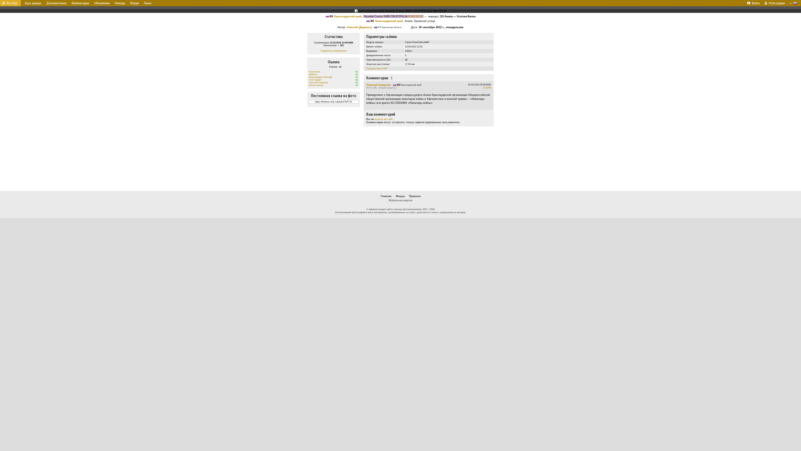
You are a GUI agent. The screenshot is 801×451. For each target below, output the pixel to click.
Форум (400, 196)
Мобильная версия (400, 200)
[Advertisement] (400, 158)
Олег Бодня (315, 80)
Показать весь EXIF (376, 68)
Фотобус (12, 3)
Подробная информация (333, 50)
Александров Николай (320, 77)
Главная (386, 196)
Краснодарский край (348, 16)
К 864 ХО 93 (415, 16)
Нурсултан (314, 71)
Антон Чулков (316, 85)
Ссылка (487, 87)
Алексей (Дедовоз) (359, 27)
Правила (415, 196)
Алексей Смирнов (318, 82)
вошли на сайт (384, 119)
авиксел (313, 74)
